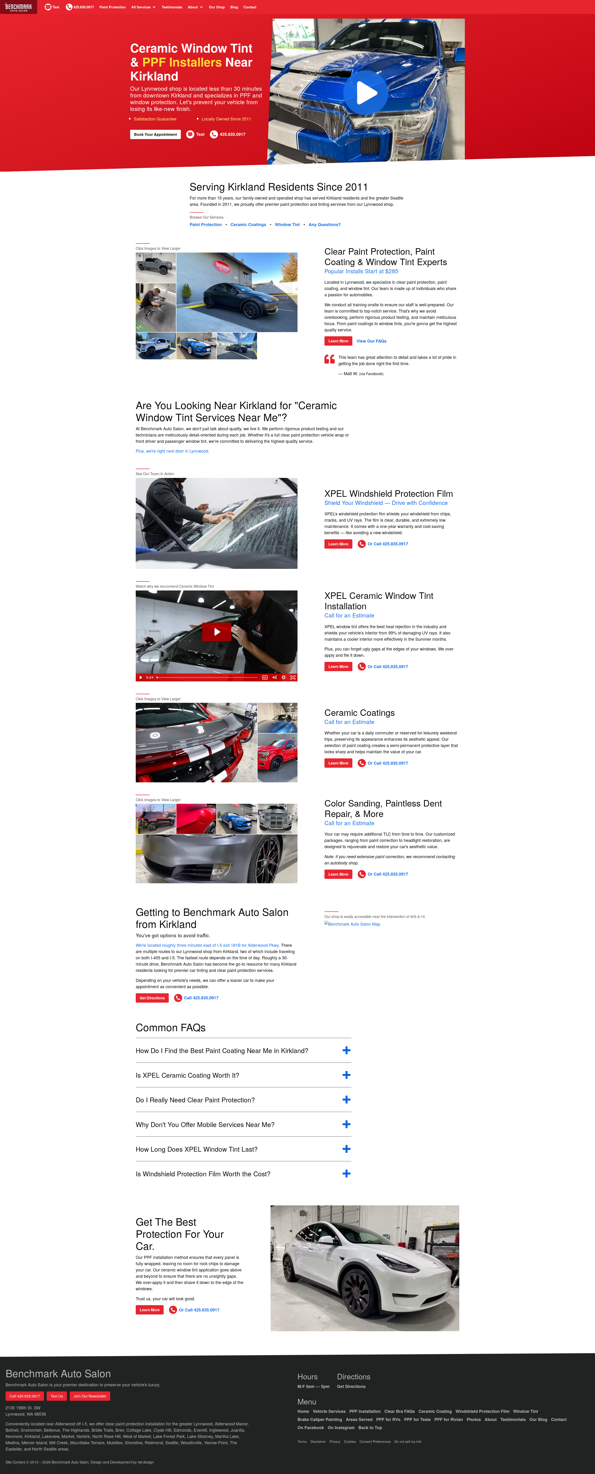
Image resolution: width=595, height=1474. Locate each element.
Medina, (14, 1442)
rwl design (146, 1461)
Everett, (201, 1430)
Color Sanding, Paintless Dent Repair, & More (383, 808)
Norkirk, (84, 1436)
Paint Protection (112, 7)
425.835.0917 (83, 7)
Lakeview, (52, 1436)
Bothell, (13, 1430)
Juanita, (238, 1430)
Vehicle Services (329, 1411)
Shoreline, (135, 1442)
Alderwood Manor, (232, 1424)
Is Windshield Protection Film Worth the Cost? (203, 1173)
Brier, (121, 1430)
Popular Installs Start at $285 (361, 271)
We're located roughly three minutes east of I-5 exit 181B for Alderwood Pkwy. (208, 945)
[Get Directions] (391, 958)
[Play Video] (140, 677)
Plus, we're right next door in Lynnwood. (172, 451)
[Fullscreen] (293, 677)
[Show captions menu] (265, 677)
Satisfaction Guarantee (155, 118)
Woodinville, (192, 1442)
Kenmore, (15, 1436)
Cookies (350, 1441)
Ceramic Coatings (248, 225)
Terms (302, 1441)
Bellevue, (53, 1430)
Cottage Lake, (140, 1430)
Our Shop (217, 7)
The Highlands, (77, 1430)
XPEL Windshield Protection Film (388, 493)
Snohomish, (32, 1430)
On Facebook (311, 1427)
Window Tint (287, 225)
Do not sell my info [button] (408, 1441)
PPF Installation (365, 1411)
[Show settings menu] (283, 677)
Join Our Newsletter (90, 1396)
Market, (69, 1436)
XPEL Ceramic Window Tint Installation (378, 600)
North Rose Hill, (107, 1436)
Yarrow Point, (217, 1442)
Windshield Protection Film (482, 1411)
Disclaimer (318, 1441)
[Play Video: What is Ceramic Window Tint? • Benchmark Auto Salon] (216, 632)
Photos (474, 1419)
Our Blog (538, 1419)
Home (303, 1411)
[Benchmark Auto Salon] (18, 7)
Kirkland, (33, 1436)
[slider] (207, 677)
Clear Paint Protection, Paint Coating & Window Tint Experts (385, 256)
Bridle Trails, (104, 1430)
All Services (141, 7)
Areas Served (359, 1419)
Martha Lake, (227, 1436)
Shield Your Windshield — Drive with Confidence (386, 502)
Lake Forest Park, (170, 1436)
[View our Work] (156, 268)
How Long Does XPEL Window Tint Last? (197, 1149)
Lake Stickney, (201, 1436)
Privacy (335, 1441)
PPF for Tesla (417, 1419)
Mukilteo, (116, 1442)
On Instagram (341, 1427)
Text (56, 7)
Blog (234, 7)
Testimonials (172, 7)
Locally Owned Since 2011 (226, 118)
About (193, 7)
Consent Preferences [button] (375, 1441)
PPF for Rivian (448, 1419)
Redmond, (155, 1442)
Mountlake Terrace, (88, 1442)
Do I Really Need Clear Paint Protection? (195, 1099)
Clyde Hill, (164, 1430)
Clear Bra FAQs (399, 1411)
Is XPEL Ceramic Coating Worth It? (187, 1075)
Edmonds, (184, 1430)
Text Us (57, 1396)
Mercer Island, (35, 1442)
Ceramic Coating (435, 1411)
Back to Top (370, 1427)
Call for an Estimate (349, 615)
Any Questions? (325, 225)
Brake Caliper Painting (320, 1419)
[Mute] (274, 677)
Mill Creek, (59, 1442)
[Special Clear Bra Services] (365, 1268)
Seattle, (173, 1442)
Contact (250, 7)
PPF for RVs (388, 1419)
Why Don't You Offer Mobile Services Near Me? (205, 1124)
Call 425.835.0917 (25, 1396)
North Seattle (45, 1449)
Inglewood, (220, 1430)
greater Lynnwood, (197, 1424)
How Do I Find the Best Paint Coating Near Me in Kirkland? (222, 1050)
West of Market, (138, 1436)
